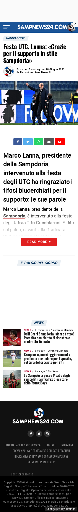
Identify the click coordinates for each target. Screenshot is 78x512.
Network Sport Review (41, 462)
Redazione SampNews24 (35, 72)
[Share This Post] (39, 141)
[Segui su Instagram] (47, 433)
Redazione (67, 445)
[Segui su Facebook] (31, 433)
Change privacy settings (60, 508)
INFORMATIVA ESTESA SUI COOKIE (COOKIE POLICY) (41, 456)
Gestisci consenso (22, 474)
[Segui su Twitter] (39, 433)
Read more (37, 242)
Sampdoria (14, 216)
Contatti (51, 445)
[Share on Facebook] (18, 141)
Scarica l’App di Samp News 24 (23, 445)
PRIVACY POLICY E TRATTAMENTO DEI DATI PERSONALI (41, 451)
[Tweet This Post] (28, 141)
